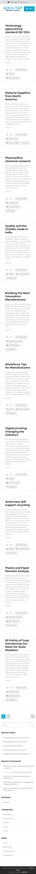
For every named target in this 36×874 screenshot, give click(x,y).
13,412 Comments (14, 483)
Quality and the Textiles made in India (16, 229)
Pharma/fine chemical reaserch (18, 159)
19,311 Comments (14, 621)
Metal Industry (13, 139)
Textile (11, 274)
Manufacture (12, 487)
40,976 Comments (24, 409)
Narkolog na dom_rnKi (9, 766)
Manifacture (12, 278)
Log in (5, 843)
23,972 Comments (14, 78)
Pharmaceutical (13, 202)
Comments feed (8, 851)
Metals (26, 143)
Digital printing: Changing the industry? (16, 431)
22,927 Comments (14, 143)
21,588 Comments (14, 345)
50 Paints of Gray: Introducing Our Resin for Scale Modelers (17, 645)
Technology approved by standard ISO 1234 (17, 29)
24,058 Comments (24, 549)
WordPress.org (8, 855)
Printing (11, 478)
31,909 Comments (24, 274)
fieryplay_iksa (7, 776)
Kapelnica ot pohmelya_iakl (11, 788)
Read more (8, 62)
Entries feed (7, 847)
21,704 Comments (14, 207)
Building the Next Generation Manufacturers (17, 296)
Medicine (11, 211)
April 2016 (6, 802)
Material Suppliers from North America (17, 96)
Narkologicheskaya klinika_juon (12, 782)
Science (11, 74)
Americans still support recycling (17, 503)
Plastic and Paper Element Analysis (17, 569)
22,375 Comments (14, 696)
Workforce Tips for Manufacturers (17, 366)
